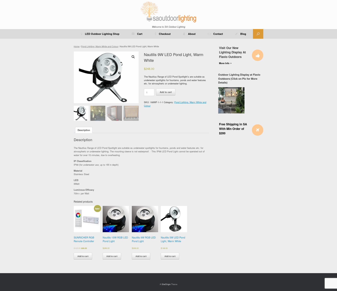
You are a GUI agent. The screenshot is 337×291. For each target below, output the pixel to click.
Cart (139, 34)
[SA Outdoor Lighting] (168, 11)
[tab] (83, 130)
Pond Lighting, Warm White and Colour (99, 46)
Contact (218, 34)
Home (77, 46)
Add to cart (166, 92)
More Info (224, 63)
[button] (258, 34)
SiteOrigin (166, 284)
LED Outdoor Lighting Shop (102, 34)
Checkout (165, 34)
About (192, 34)
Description (84, 130)
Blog (243, 34)
